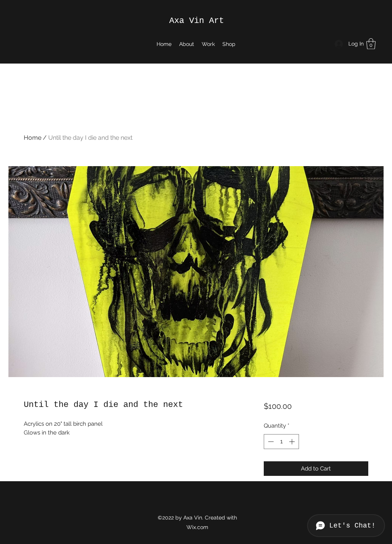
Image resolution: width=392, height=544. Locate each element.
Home (32, 137)
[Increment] (292, 442)
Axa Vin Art (196, 21)
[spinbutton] (281, 442)
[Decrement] (270, 442)
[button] (371, 43)
